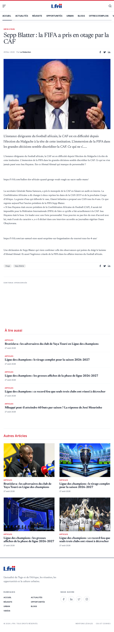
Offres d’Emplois (99, 16)
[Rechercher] (109, 6)
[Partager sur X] (104, 52)
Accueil (6, 16)
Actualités (21, 16)
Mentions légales (84, 624)
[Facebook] (63, 599)
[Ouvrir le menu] (5, 6)
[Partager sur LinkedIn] (109, 52)
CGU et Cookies (103, 624)
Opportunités (54, 16)
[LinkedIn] (71, 599)
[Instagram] (87, 599)
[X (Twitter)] (79, 599)
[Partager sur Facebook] (100, 52)
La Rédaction (25, 52)
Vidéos (7, 611)
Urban (70, 16)
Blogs (81, 16)
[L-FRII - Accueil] (57, 6)
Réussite (37, 16)
